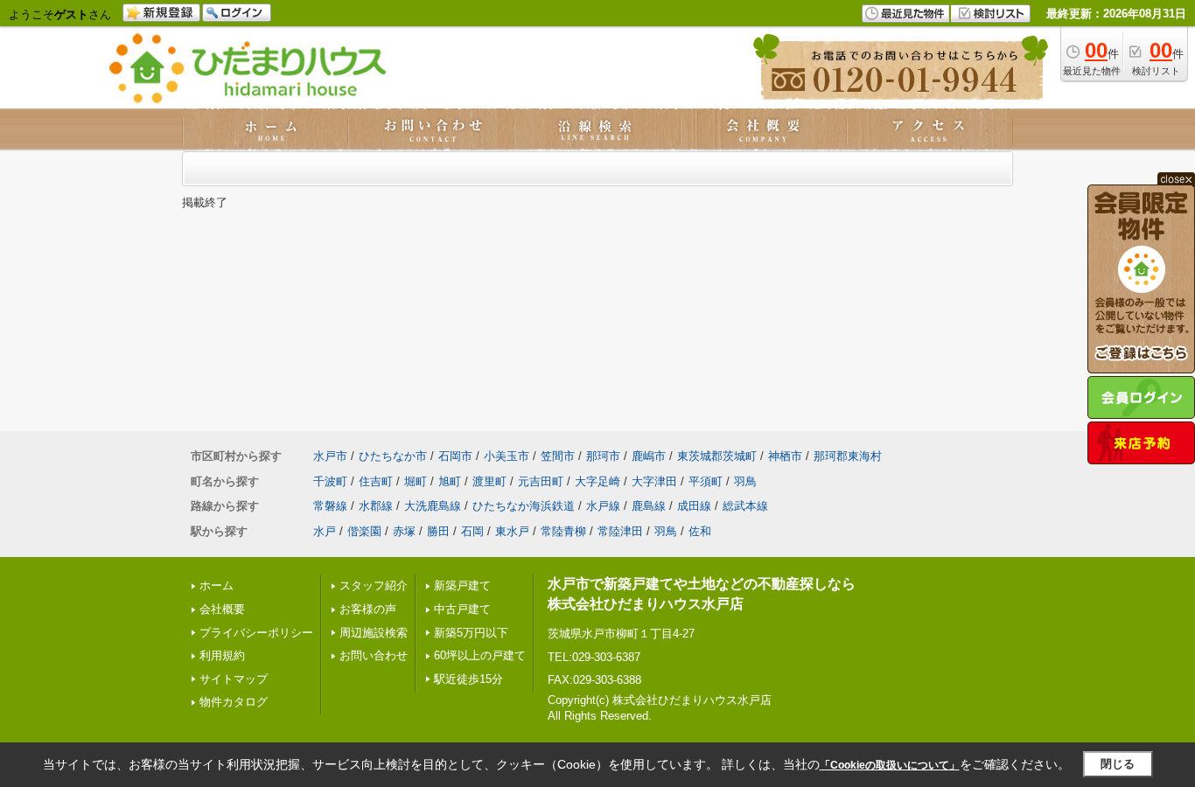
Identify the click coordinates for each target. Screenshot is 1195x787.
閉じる (1118, 763)
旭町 (449, 481)
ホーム (216, 585)
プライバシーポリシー (256, 632)
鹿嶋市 (649, 456)
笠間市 (558, 456)
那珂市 (603, 456)
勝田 (438, 531)
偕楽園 (364, 531)
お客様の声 (367, 609)
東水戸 (512, 531)
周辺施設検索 (373, 632)
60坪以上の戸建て (480, 655)
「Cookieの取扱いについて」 (890, 765)
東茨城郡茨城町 (717, 456)
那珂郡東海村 (848, 456)
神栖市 (785, 456)
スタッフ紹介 (373, 585)
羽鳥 (745, 481)
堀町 (415, 481)
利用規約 (222, 655)
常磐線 (330, 505)
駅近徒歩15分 (468, 679)
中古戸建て (462, 609)
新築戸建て (462, 585)
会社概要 (222, 609)
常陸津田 (620, 531)
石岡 (472, 531)
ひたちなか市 (393, 456)
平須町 (705, 481)
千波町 (330, 481)
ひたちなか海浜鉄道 (523, 505)
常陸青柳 (563, 531)
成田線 (694, 505)
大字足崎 (597, 481)
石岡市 (455, 456)
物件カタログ (233, 701)
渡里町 (489, 481)
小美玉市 (506, 456)
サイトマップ (233, 679)
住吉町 (376, 481)
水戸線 (603, 505)
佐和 (699, 531)
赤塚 (404, 531)
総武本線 (745, 505)
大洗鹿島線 (432, 505)
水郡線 (376, 505)
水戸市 (330, 456)
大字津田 (654, 481)
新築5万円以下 (471, 632)
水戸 (324, 531)
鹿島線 (649, 505)
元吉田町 (540, 481)
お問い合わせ (373, 655)
